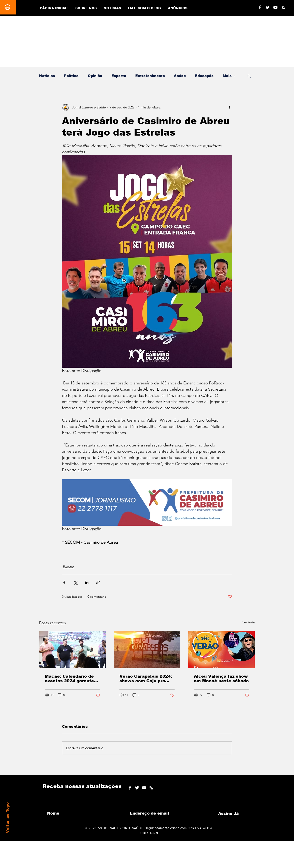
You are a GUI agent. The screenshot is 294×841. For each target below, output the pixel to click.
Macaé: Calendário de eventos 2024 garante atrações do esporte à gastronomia (69, 678)
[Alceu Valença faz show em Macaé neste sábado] (221, 649)
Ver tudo (249, 622)
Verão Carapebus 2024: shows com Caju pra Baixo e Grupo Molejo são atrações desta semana (145, 678)
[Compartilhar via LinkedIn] (87, 582)
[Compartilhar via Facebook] (64, 582)
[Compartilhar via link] (98, 582)
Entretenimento (150, 76)
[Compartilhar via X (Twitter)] (75, 582)
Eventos (68, 567)
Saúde (180, 76)
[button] (249, 76)
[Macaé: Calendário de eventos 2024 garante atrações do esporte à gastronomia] (72, 649)
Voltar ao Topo (7, 817)
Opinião (95, 76)
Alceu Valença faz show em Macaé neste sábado (221, 678)
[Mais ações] (229, 107)
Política (71, 76)
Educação (204, 76)
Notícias (47, 76)
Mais (227, 76)
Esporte (118, 76)
